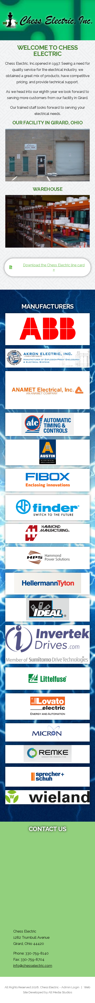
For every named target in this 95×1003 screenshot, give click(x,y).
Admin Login (70, 987)
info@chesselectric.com (32, 966)
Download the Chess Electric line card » (54, 267)
